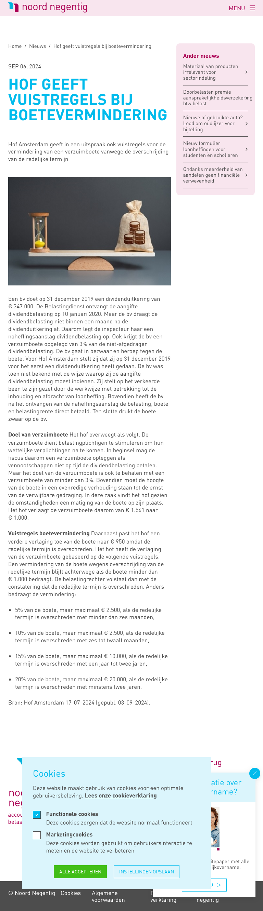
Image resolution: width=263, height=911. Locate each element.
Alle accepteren (80, 871)
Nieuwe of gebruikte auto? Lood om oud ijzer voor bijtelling (213, 124)
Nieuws (37, 46)
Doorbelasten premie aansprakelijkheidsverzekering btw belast (215, 98)
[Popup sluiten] (254, 773)
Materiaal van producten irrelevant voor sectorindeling (210, 72)
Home (15, 46)
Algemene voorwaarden (108, 896)
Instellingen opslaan (146, 871)
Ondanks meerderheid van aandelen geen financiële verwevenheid (213, 175)
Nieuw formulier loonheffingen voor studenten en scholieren (210, 149)
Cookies (71, 892)
